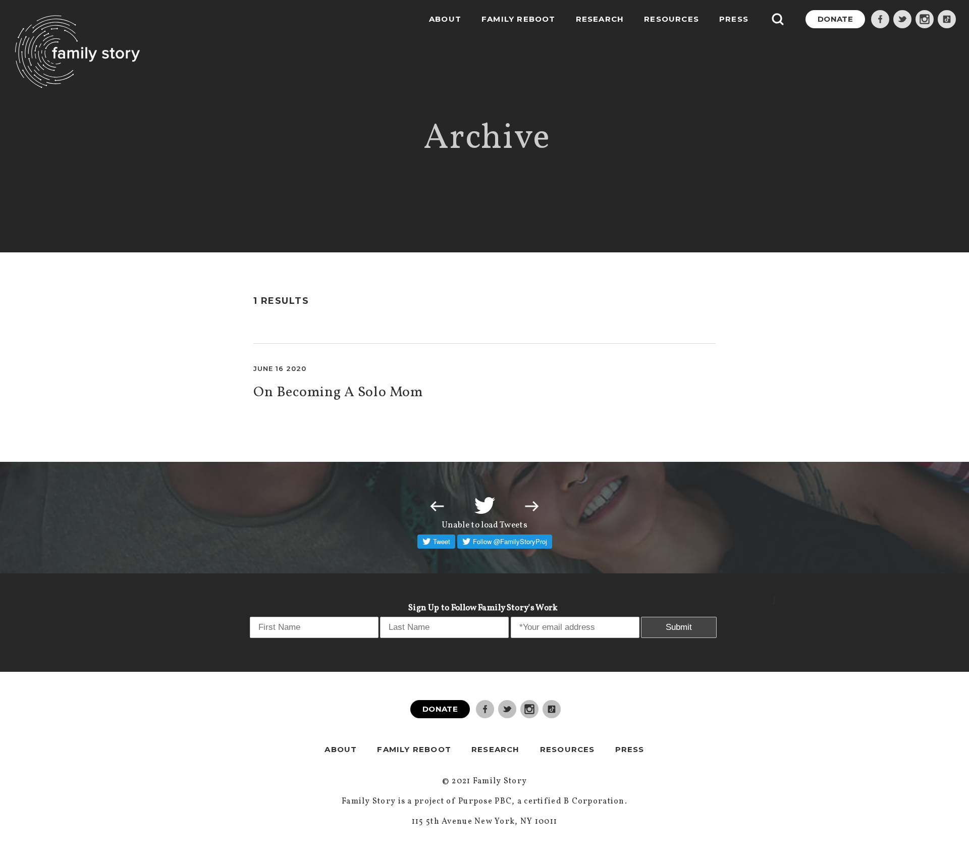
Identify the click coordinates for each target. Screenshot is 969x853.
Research (600, 19)
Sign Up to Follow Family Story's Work (483, 608)
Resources (671, 19)
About (445, 19)
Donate (835, 19)
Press (733, 19)
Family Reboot (518, 19)
